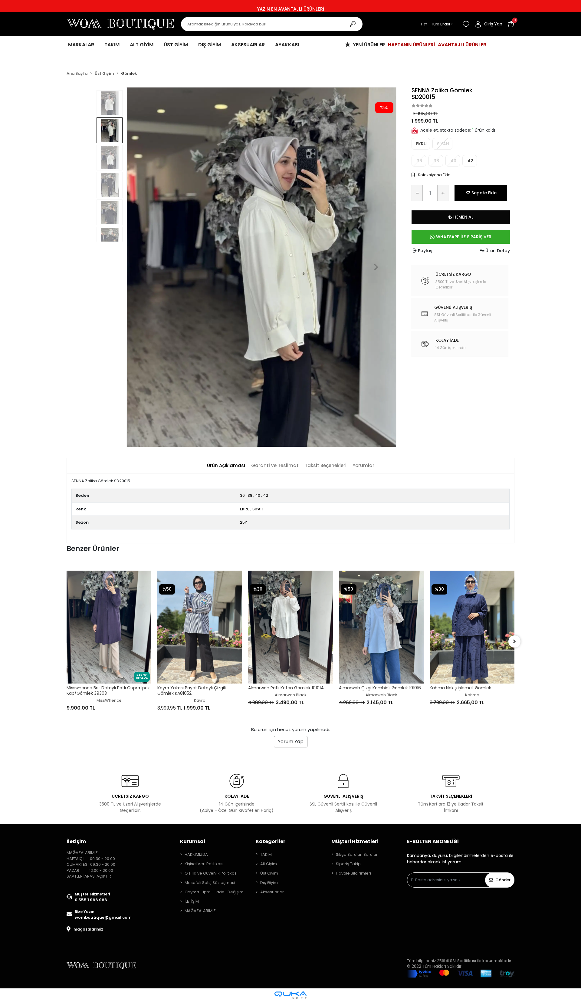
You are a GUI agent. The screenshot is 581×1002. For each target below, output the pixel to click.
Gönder (502, 880)
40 (257, 495)
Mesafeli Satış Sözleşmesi (210, 882)
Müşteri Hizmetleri (355, 841)
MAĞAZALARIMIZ (200, 911)
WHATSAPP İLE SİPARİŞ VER (463, 237)
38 (250, 495)
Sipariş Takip (348, 864)
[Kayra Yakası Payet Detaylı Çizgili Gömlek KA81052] (109, 627)
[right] (514, 641)
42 (469, 161)
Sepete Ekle (484, 193)
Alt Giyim (268, 864)
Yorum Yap (291, 741)
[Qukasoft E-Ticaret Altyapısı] (290, 995)
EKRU (421, 144)
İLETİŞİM (192, 901)
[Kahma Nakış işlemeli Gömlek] (381, 627)
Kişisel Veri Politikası (204, 864)
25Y (243, 522)
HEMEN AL (463, 217)
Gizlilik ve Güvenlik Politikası (211, 873)
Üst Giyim (269, 873)
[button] (510, 24)
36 (242, 495)
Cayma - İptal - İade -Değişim (214, 892)
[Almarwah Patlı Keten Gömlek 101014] (199, 627)
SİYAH (257, 509)
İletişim (76, 841)
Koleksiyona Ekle (434, 175)
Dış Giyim (269, 882)
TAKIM (266, 854)
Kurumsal (192, 841)
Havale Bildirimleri (353, 873)
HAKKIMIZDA (196, 854)
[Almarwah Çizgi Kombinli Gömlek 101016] (290, 627)
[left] (66, 641)
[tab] (226, 465)
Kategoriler (270, 841)
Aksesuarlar (272, 892)
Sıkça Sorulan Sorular (357, 854)
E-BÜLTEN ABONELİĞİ (433, 841)
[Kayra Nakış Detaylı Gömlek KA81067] (472, 613)
